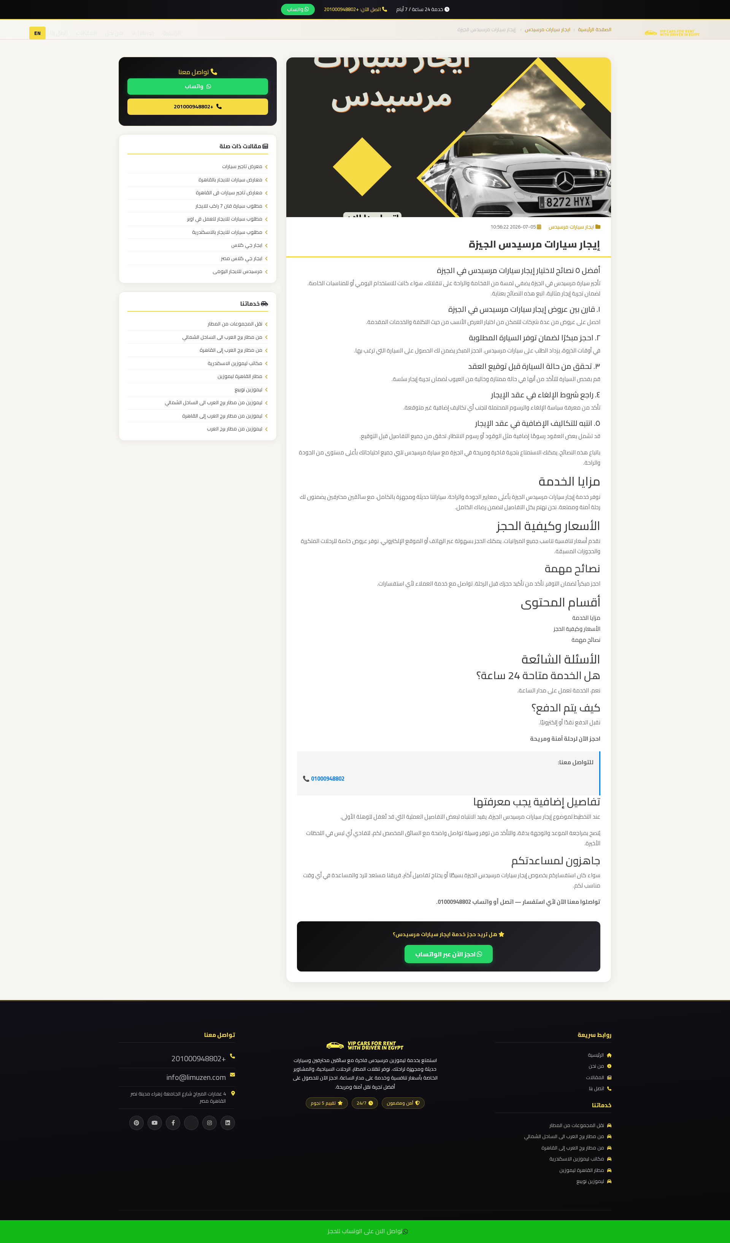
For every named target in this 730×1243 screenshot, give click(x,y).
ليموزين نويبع (248, 390)
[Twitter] (191, 1123)
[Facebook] (173, 1123)
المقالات (86, 32)
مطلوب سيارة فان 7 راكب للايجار (228, 206)
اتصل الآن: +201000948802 (353, 9)
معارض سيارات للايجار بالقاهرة (230, 180)
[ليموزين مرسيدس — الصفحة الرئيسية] (672, 32)
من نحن (114, 32)
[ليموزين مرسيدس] (365, 1045)
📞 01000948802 (323, 778)
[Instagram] (209, 1123)
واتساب (296, 9)
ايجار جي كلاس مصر (241, 258)
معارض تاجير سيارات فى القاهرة (229, 193)
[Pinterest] (136, 1123)
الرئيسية (172, 32)
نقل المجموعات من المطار (235, 324)
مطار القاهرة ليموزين (239, 376)
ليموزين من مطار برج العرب (234, 429)
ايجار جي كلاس (246, 245)
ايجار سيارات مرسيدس (571, 226)
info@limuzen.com (196, 1077)
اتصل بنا (59, 32)
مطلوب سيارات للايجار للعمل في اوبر (224, 219)
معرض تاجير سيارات (242, 166)
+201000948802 (193, 106)
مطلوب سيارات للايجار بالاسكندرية (227, 232)
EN (37, 33)
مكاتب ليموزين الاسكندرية (235, 363)
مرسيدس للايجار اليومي (237, 271)
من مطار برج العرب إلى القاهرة (231, 350)
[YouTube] (155, 1123)
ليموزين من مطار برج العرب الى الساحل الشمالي (213, 402)
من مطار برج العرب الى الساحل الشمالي (222, 337)
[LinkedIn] (228, 1123)
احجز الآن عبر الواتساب (446, 954)
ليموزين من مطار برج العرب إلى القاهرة (222, 416)
